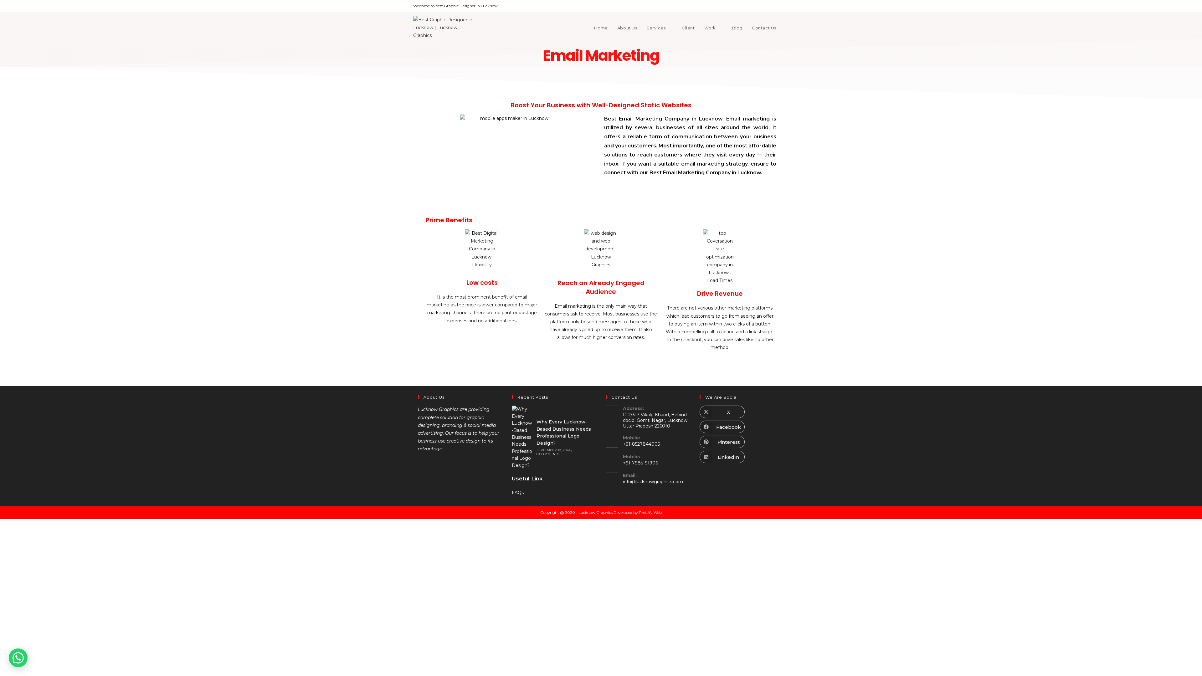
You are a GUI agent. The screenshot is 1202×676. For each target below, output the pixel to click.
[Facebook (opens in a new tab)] (758, 6)
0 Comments (548, 454)
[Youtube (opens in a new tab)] (786, 6)
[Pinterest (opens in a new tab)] (765, 6)
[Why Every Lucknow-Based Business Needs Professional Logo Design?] (522, 437)
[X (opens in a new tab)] (751, 6)
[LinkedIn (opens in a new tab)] (779, 6)
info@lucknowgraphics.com (653, 481)
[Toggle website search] (787, 28)
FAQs (518, 492)
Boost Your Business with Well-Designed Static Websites (601, 105)
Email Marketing (601, 55)
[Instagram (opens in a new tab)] (772, 6)
